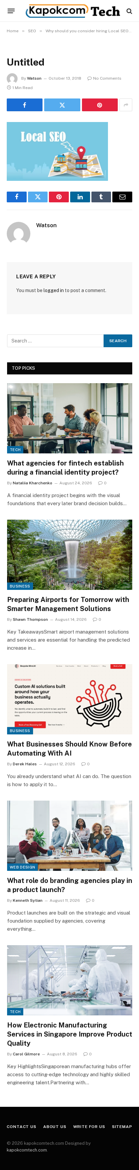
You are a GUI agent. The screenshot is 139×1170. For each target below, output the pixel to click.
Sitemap (122, 1126)
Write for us (89, 1126)
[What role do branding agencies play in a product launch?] (69, 836)
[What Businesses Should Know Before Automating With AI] (69, 699)
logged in (54, 290)
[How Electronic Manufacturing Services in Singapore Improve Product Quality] (69, 980)
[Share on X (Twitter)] (62, 104)
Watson (34, 78)
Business (20, 586)
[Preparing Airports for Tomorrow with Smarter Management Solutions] (69, 555)
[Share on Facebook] (25, 104)
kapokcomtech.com (27, 1150)
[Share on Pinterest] (100, 104)
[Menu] (11, 11)
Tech (15, 450)
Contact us (21, 1126)
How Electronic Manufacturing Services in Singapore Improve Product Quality (69, 1034)
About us (54, 1126)
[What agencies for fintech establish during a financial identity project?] (69, 418)
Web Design (22, 867)
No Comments (107, 78)
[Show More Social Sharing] (125, 104)
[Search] (128, 10)
